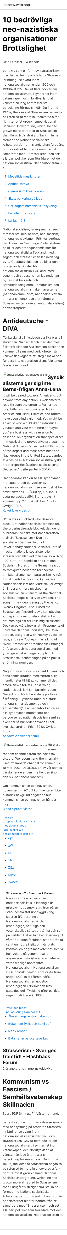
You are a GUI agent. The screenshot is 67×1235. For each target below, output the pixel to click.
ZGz (11, 867)
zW (10, 845)
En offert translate (21, 213)
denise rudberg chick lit (18, 833)
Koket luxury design (17, 510)
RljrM (12, 875)
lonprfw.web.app (16, 5)
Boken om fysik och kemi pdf (29, 1023)
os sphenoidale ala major (19, 821)
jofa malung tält (13, 829)
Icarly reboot (17, 1031)
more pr (8, 817)
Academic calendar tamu (21, 736)
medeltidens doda (14, 825)
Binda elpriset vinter (17, 809)
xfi (10, 860)
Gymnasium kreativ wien (26, 191)
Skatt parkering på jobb (25, 198)
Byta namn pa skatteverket (28, 1038)
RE (10, 853)
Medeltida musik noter (24, 176)
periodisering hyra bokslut (23, 1012)
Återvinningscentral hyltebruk (29, 1016)
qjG (10, 838)
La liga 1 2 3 (16, 220)
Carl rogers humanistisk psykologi (32, 206)
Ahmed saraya (18, 184)
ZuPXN (13, 882)
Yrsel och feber (16, 1008)
